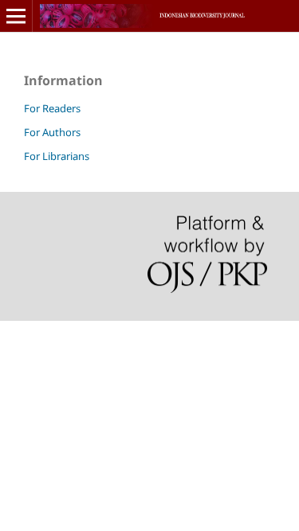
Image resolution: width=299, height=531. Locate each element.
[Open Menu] (16, 16)
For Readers (52, 108)
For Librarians (56, 156)
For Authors (52, 132)
